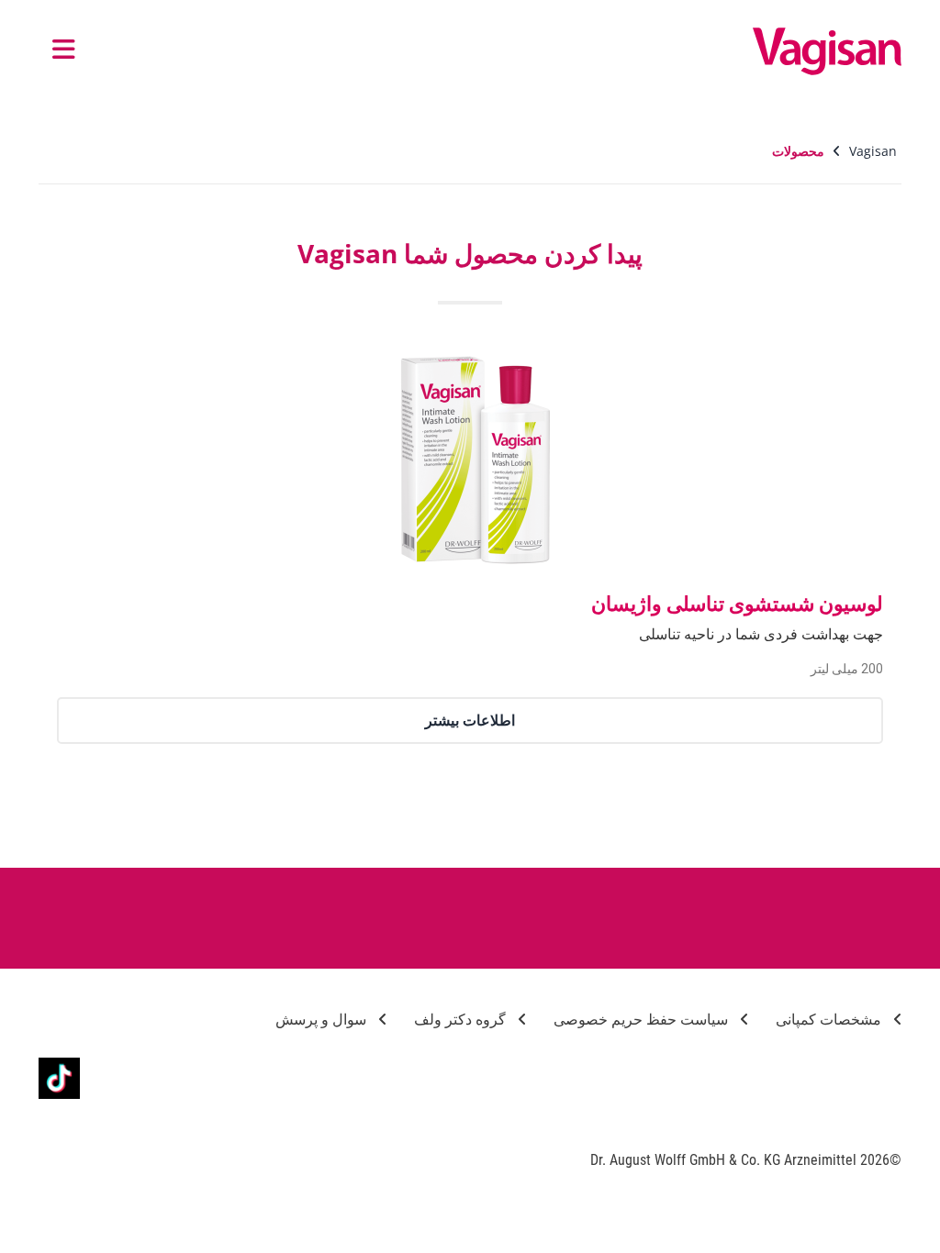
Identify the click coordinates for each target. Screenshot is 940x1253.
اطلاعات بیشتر (470, 720)
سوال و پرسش (322, 1019)
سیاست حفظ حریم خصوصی (643, 1019)
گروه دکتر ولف (461, 1019)
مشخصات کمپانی (830, 1019)
